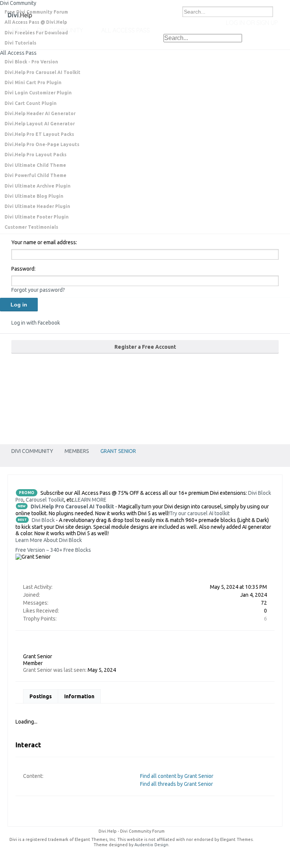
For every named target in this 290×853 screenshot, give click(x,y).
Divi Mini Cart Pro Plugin (33, 82)
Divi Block (43, 520)
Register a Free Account (145, 347)
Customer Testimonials (31, 227)
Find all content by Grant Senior (176, 776)
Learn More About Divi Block (48, 540)
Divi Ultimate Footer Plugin (37, 216)
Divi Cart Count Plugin (31, 103)
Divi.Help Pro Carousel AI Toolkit (42, 72)
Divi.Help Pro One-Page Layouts (42, 144)
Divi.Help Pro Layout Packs (35, 154)
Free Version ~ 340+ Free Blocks (53, 550)
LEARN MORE (90, 500)
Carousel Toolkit (45, 500)
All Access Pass (18, 53)
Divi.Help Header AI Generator (40, 113)
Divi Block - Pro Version (31, 61)
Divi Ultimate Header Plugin (37, 206)
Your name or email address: (44, 242)
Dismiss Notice (285, 7)
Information (79, 696)
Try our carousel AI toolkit (200, 513)
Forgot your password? (38, 290)
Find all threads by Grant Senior (176, 784)
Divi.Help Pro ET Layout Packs (39, 134)
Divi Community (60, 30)
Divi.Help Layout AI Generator (40, 123)
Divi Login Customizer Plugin (38, 92)
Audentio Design (151, 844)
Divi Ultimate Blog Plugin (34, 196)
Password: (23, 269)
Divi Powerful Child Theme (35, 175)
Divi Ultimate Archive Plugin (38, 185)
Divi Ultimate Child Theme (35, 165)
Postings (40, 696)
